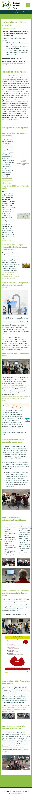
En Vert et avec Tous (16, 5)
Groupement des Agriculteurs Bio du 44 (15, 385)
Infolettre (5, 63)
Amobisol (5, 746)
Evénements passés (9, 28)
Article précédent (16, 778)
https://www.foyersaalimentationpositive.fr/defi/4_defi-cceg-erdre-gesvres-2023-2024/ (16, 398)
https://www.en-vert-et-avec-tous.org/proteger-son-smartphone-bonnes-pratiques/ (14, 709)
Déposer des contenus (16, 794)
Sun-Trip (27, 734)
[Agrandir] (28, 421)
